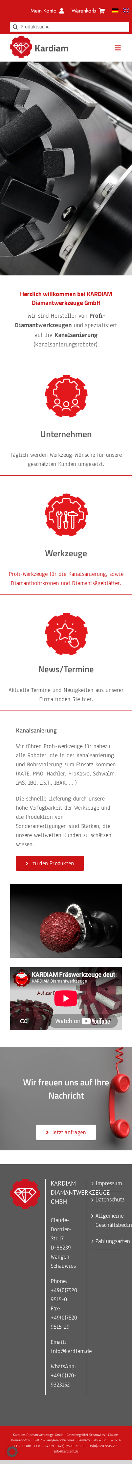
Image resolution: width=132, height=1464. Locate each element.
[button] (12, 1452)
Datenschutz (106, 1199)
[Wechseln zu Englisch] (126, 11)
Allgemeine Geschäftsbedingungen (106, 1220)
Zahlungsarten (106, 1241)
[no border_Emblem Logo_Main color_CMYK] (21, 39)
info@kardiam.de (71, 1351)
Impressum (106, 1183)
